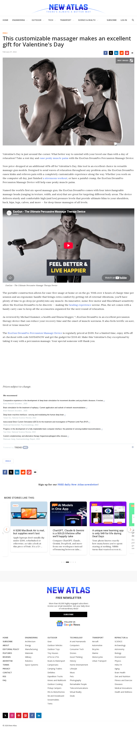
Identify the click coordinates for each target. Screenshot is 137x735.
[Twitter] (111, 53)
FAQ (4, 680)
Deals (5, 33)
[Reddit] (122, 53)
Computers (74, 645)
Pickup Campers (54, 688)
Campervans (52, 664)
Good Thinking (76, 657)
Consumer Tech (77, 649)
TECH (50, 20)
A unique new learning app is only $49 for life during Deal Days (108, 533)
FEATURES (7, 653)
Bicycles (95, 649)
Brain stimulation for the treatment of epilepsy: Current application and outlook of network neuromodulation (44, 408)
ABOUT (6, 645)
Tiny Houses (52, 653)
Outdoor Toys (53, 649)
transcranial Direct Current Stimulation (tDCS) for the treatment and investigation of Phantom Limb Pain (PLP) (45, 422)
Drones (73, 653)
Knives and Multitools (56, 680)
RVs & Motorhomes (56, 692)
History (73, 661)
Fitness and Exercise (123, 680)
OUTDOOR (36, 20)
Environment (120, 657)
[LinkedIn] (116, 53)
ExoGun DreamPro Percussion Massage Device (35, 333)
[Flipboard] (127, 53)
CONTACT (7, 672)
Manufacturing (31, 649)
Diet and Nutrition (122, 676)
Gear (49, 641)
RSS (4, 676)
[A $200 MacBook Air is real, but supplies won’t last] (29, 514)
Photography (75, 680)
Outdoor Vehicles (54, 645)
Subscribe (68, 614)
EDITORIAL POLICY (11, 649)
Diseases (119, 684)
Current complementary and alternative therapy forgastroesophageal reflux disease (35, 436)
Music (72, 672)
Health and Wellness (123, 692)
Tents (49, 703)
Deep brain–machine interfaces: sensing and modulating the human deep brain (33, 415)
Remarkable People (78, 684)
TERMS (6, 664)
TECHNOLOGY (76, 637)
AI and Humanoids (78, 641)
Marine (95, 653)
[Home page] (68, 8)
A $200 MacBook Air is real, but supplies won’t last (29, 532)
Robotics (29, 661)
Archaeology (120, 645)
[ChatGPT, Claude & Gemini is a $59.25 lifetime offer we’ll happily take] (68, 514)
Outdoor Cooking (54, 684)
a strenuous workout (55, 178)
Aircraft (95, 641)
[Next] (130, 529)
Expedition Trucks (55, 676)
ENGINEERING (18, 20)
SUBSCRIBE (112, 20)
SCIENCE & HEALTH (86, 20)
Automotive (97, 645)
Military (28, 657)
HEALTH (118, 664)
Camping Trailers (54, 668)
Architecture (30, 641)
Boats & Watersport (56, 661)
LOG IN (124, 20)
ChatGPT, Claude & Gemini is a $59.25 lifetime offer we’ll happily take (68, 533)
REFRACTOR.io (121, 637)
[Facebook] (106, 53)
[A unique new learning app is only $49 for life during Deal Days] (108, 514)
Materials (29, 653)
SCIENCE (118, 641)
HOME (5, 20)
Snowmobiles (53, 699)
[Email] (132, 53)
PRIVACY (6, 668)
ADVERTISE (8, 661)
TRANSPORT (65, 20)
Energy (28, 645)
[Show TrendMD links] (133, 447)
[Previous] (6, 529)
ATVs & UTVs (53, 657)
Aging (117, 668)
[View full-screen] (131, 60)
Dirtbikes (51, 672)
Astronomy (119, 649)
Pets (72, 676)
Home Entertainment (79, 664)
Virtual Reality (75, 692)
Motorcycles (97, 657)
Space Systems (31, 664)
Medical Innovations (123, 688)
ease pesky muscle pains (54, 158)
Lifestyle (73, 668)
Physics (118, 661)
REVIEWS (7, 657)
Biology (118, 653)
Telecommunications (79, 688)
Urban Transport (99, 661)
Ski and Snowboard (55, 696)
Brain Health (120, 672)
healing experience (80, 304)
